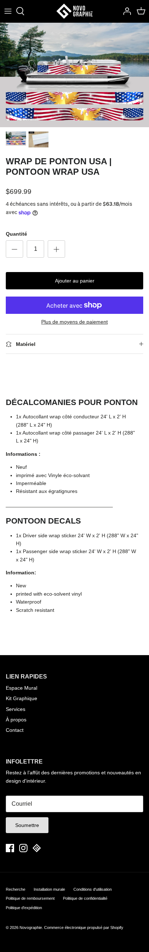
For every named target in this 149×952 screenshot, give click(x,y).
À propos (16, 719)
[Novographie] (74, 11)
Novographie (31, 927)
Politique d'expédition (24, 908)
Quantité (16, 234)
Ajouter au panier (74, 281)
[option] (74, 75)
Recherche (15, 889)
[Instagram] (23, 848)
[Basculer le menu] (8, 11)
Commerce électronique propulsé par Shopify (83, 927)
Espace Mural (21, 688)
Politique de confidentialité (85, 898)
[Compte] (125, 11)
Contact (15, 730)
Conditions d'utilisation (92, 889)
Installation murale (49, 889)
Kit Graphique (21, 698)
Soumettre (27, 825)
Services (15, 709)
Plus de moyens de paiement (74, 322)
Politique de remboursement (30, 898)
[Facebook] (10, 848)
